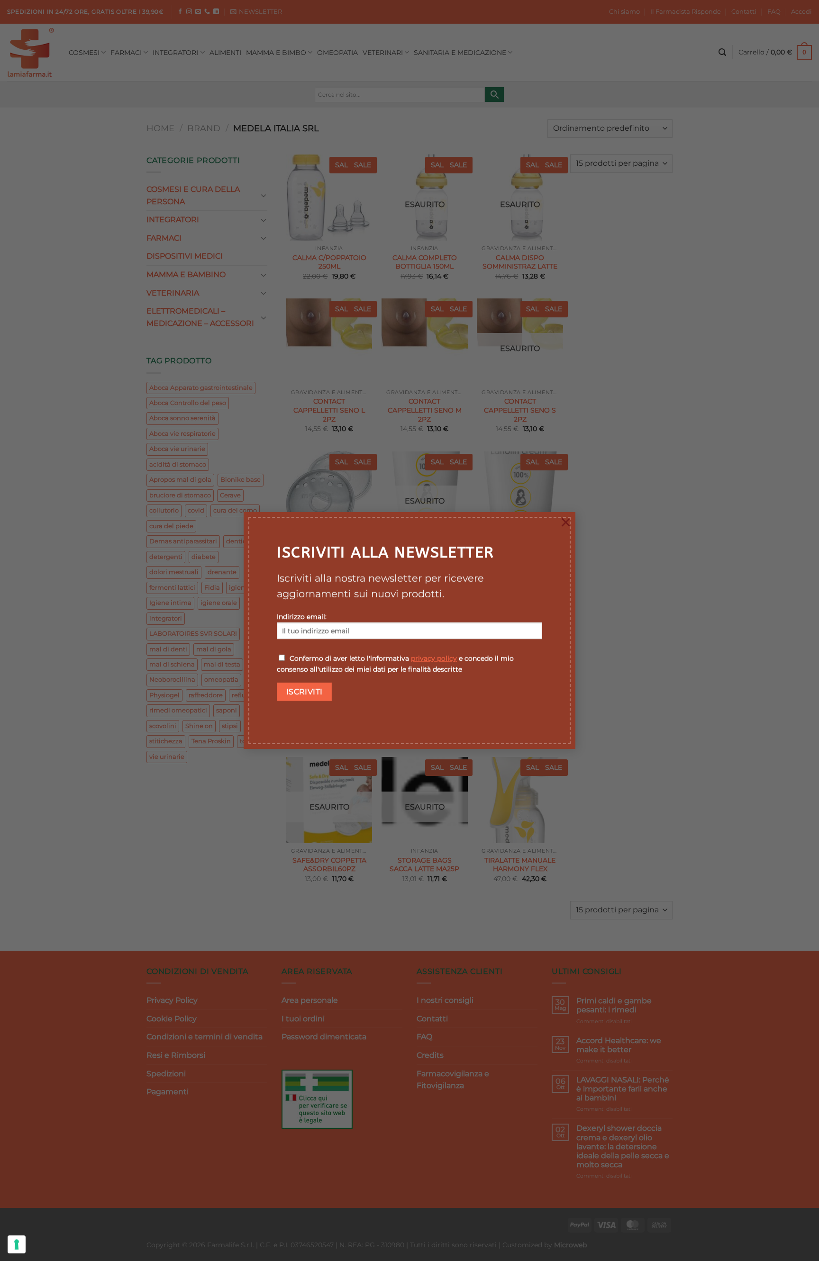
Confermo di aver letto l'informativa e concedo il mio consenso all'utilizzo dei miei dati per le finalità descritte (395, 664)
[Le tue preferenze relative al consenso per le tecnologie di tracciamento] (17, 1244)
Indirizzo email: (302, 616)
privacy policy (434, 658)
